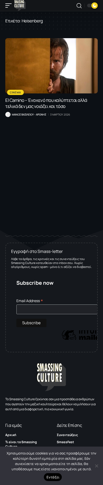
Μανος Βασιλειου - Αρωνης (29, 114)
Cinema (15, 92)
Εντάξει (52, 477)
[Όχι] (96, 465)
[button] (9, 5)
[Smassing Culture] (20, 5)
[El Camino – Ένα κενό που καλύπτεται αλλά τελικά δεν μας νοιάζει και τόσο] (51, 65)
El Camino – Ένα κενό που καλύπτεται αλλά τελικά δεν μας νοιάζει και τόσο (46, 103)
